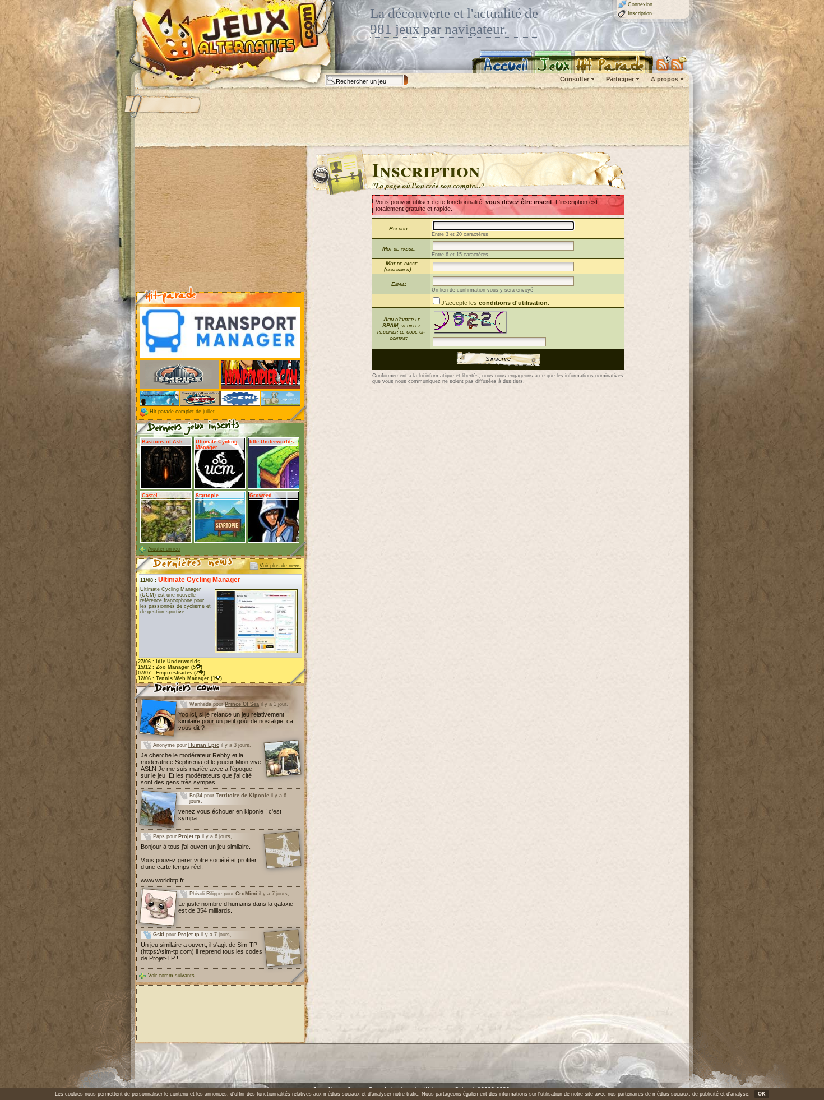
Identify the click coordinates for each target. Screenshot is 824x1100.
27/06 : (169, 661)
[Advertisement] (411, 118)
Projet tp (189, 836)
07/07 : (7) (171, 673)
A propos (664, 79)
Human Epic (203, 745)
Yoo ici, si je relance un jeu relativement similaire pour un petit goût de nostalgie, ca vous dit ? (235, 721)
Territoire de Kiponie (242, 795)
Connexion (640, 4)
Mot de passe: (399, 249)
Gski (158, 934)
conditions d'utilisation (513, 302)
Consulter (574, 79)
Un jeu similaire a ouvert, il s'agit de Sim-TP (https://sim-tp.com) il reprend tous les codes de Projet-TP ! (201, 951)
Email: (398, 284)
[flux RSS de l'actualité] (679, 63)
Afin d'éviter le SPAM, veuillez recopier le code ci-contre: (401, 328)
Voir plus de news (280, 566)
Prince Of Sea (242, 704)
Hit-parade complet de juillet (182, 411)
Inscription (640, 13)
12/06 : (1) (180, 678)
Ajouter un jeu (164, 549)
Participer (620, 79)
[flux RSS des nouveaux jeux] (663, 63)
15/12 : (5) (170, 667)
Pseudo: (399, 228)
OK (762, 1094)
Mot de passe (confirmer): (401, 266)
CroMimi (246, 893)
